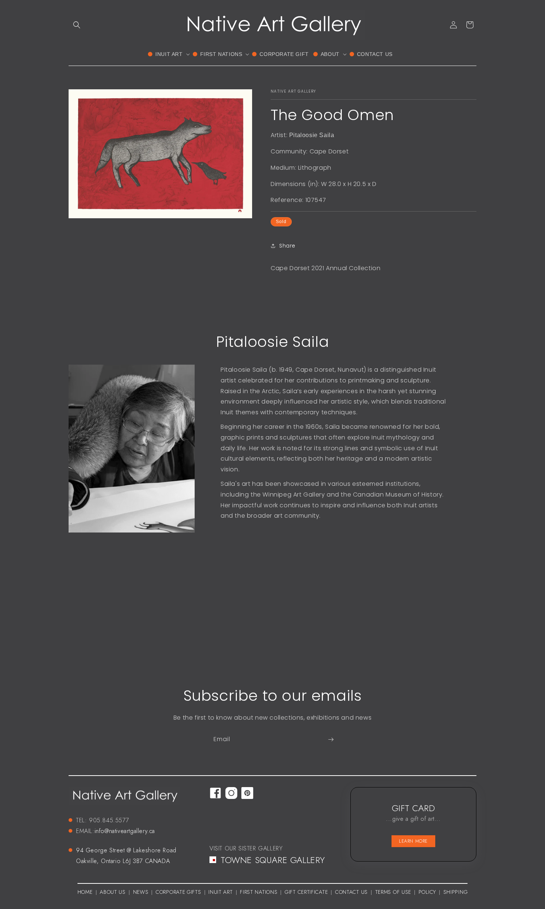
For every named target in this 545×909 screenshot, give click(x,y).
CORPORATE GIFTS (178, 892)
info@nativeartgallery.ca (125, 830)
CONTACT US (351, 892)
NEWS (141, 892)
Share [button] (287, 245)
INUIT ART (220, 892)
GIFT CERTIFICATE (306, 892)
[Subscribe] (331, 739)
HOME (85, 892)
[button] (77, 25)
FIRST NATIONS (258, 892)
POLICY (427, 892)
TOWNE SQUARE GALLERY (273, 859)
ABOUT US (113, 892)
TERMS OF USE (393, 892)
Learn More (413, 841)
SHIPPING (455, 892)
